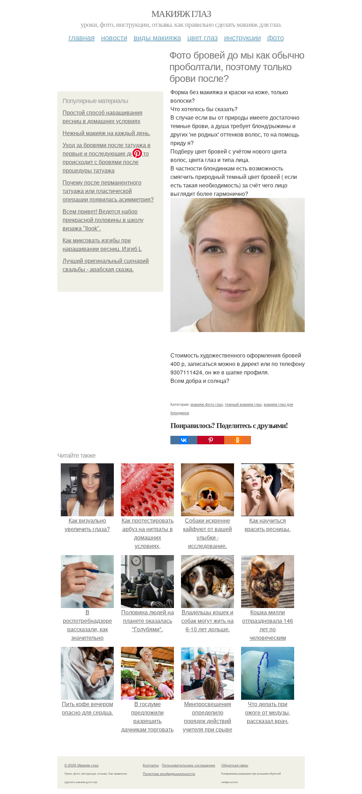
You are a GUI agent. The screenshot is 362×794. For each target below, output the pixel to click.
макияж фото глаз (207, 404)
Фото (275, 37)
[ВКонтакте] (183, 440)
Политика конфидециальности (169, 773)
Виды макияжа (157, 37)
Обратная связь (234, 765)
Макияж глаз (181, 13)
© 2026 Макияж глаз (81, 765)
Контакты (151, 765)
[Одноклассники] (237, 440)
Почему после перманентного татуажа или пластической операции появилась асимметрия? (108, 191)
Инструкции (242, 37)
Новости (114, 37)
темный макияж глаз (243, 404)
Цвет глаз (202, 37)
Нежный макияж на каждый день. (106, 133)
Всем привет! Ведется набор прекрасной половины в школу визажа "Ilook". (103, 220)
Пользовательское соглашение (188, 765)
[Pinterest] (210, 440)
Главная (82, 37)
